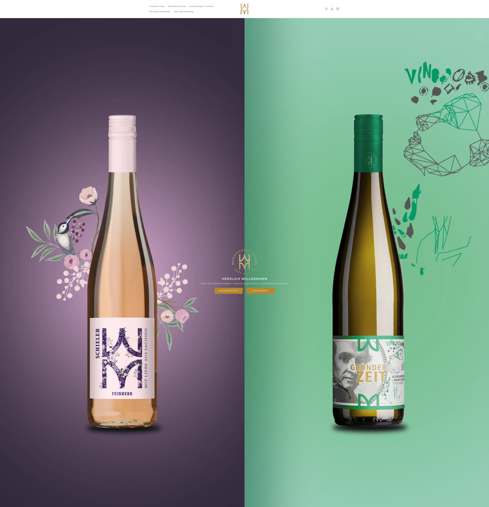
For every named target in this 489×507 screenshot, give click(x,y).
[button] (326, 9)
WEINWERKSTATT (228, 291)
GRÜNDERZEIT (260, 291)
